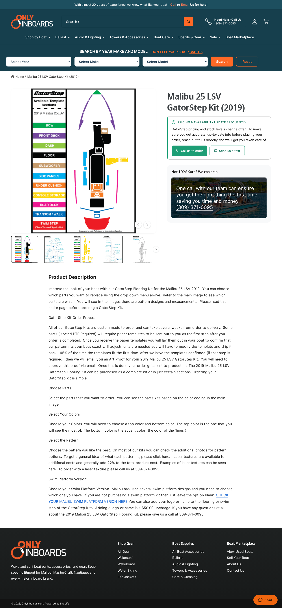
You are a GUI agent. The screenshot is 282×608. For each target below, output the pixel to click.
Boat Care (162, 37)
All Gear (124, 551)
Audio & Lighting (88, 37)
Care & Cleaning (185, 577)
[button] (266, 21)
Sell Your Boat (238, 558)
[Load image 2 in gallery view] (54, 249)
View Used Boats (240, 551)
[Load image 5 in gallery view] (142, 249)
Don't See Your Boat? (177, 52)
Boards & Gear (189, 37)
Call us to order (192, 151)
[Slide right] (147, 224)
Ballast (60, 37)
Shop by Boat (36, 37)
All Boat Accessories (188, 551)
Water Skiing (127, 570)
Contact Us (235, 570)
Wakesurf (125, 558)
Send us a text (229, 151)
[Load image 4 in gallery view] (113, 249)
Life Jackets (127, 577)
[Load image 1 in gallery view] (24, 249)
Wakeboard (126, 564)
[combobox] (128, 21)
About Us (234, 564)
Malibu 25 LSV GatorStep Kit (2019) (53, 76)
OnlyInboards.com (32, 603)
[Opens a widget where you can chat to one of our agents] (265, 600)
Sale (213, 37)
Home (19, 76)
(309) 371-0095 (194, 207)
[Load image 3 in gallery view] (83, 249)
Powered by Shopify (57, 603)
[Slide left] (138, 224)
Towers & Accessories (127, 37)
